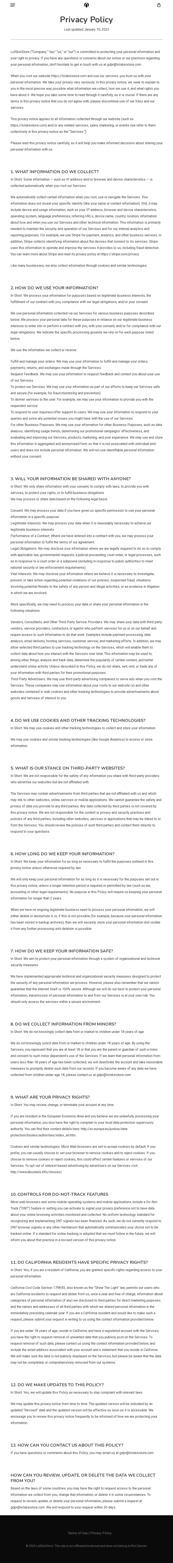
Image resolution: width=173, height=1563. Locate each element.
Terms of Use (78, 1533)
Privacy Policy (101, 1533)
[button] (12, 5)
